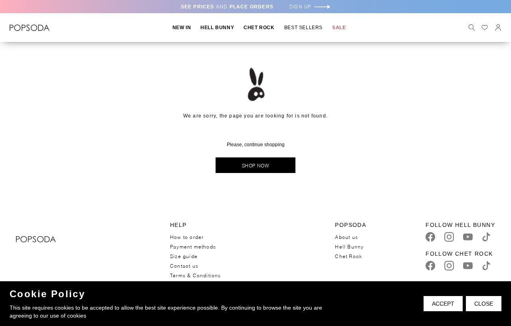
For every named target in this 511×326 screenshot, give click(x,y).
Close (483, 303)
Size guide (184, 255)
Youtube (468, 237)
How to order (187, 236)
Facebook (430, 237)
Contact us (184, 265)
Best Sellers (303, 27)
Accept (443, 303)
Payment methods (193, 246)
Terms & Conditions (195, 275)
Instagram (449, 237)
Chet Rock (348, 255)
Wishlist (484, 27)
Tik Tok (486, 237)
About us (346, 236)
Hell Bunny (349, 246)
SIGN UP (300, 7)
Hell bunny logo (30, 27)
